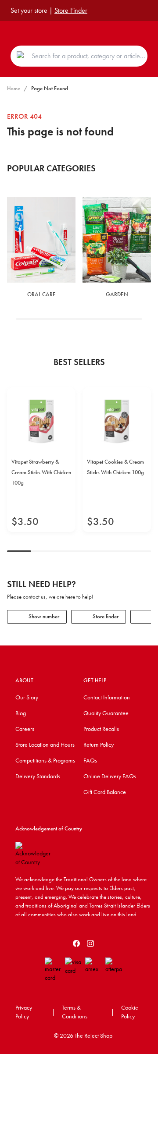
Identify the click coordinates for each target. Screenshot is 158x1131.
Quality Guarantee (106, 713)
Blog (20, 713)
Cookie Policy (129, 1011)
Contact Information (106, 697)
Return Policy (98, 744)
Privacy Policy (23, 1011)
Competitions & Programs (45, 760)
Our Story (26, 697)
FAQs (90, 760)
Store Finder (70, 10)
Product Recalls (101, 729)
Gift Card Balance (104, 792)
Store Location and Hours (45, 744)
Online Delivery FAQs (109, 776)
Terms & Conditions (74, 1011)
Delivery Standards (37, 776)
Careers (24, 729)
